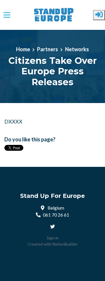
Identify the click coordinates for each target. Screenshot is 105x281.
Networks (77, 49)
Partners (47, 49)
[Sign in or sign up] (99, 15)
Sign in (53, 237)
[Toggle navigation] (7, 15)
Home (23, 49)
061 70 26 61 (56, 214)
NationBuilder (65, 243)
